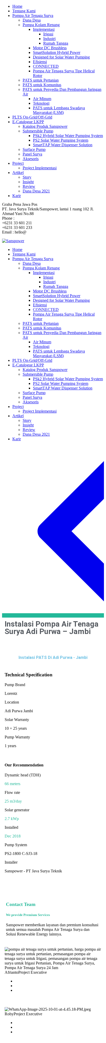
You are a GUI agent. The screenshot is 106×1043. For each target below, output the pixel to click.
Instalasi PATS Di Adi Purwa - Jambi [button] (53, 657)
